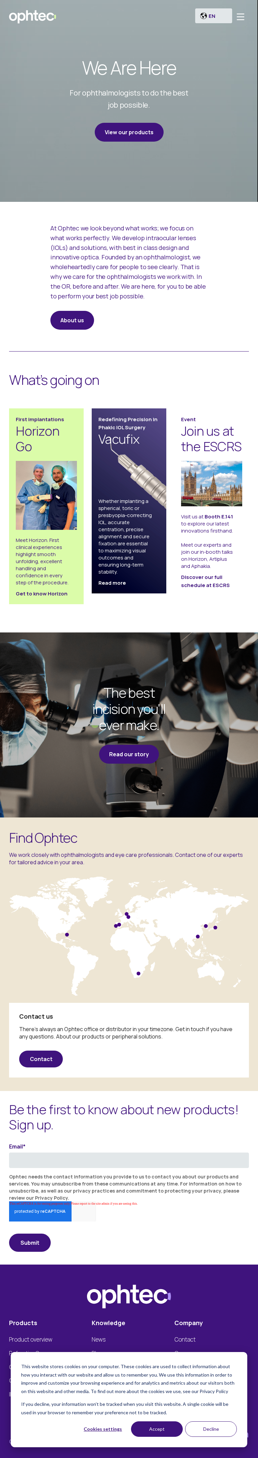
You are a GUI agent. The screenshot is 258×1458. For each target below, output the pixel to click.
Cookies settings (103, 1429)
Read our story (129, 754)
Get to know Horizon (42, 593)
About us (72, 320)
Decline (211, 1429)
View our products (129, 132)
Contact (41, 1059)
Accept (157, 1429)
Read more (112, 582)
